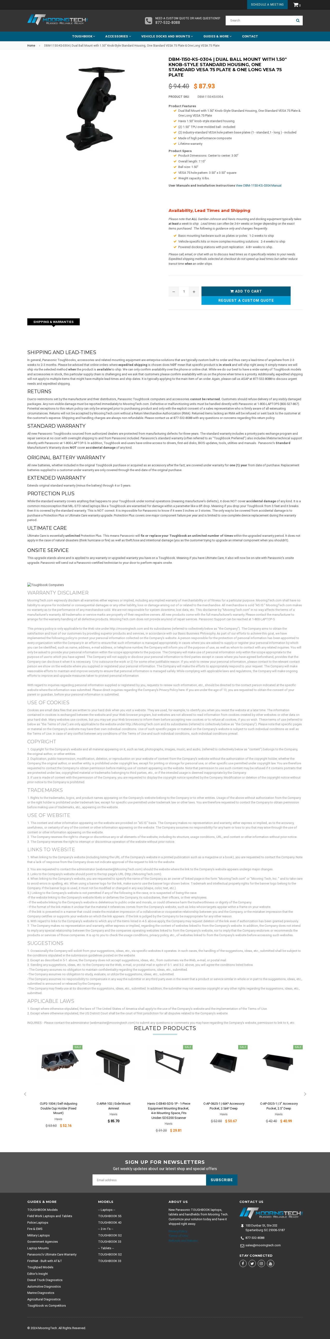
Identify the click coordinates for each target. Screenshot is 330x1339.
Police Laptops (37, 1222)
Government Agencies (42, 1241)
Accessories (117, 36)
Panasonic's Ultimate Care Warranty (51, 1254)
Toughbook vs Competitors (46, 1305)
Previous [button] (25, 1094)
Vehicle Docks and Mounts (166, 36)
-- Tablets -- (106, 1248)
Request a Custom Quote (246, 300)
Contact (250, 36)
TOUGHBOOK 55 (109, 1216)
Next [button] (305, 1094)
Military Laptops (38, 1235)
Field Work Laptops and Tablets (49, 1216)
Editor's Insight (37, 1274)
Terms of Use (178, 1236)
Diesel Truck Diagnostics (45, 1280)
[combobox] (259, 20)
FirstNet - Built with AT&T (44, 1261)
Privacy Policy (178, 1231)
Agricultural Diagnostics (44, 1299)
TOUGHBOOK (82, 36)
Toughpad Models (40, 1267)
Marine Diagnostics (40, 1293)
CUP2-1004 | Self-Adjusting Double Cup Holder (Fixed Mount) (58, 1108)
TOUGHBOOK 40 (109, 1222)
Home (31, 45)
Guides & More (216, 36)
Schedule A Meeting (267, 4)
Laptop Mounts (38, 1248)
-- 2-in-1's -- (105, 1229)
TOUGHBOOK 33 (109, 1241)
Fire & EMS (35, 1229)
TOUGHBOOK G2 (110, 1235)
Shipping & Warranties (53, 322)
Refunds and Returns (183, 1240)
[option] (54, 1089)
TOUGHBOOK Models (42, 1210)
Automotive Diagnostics (44, 1286)
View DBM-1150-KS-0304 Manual (258, 185)
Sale (77, 1047)
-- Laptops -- (106, 1210)
